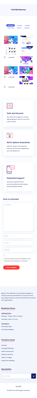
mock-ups (11, 28)
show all (10, 25)
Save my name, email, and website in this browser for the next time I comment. (17, 260)
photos (19, 28)
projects (27, 28)
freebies (19, 25)
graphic (27, 25)
